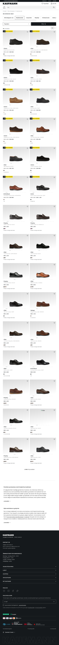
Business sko (19, 11)
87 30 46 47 (10, 544)
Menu (4, 8)
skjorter (27, 517)
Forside (4, 11)
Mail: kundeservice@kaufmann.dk (11, 546)
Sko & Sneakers (11, 11)
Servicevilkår (39, 607)
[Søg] (54, 7)
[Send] (53, 601)
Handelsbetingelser (7, 628)
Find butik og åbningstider (9, 548)
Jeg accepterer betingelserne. (11, 605)
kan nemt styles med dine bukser (15, 517)
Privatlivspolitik (31, 607)
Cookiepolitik (53, 628)
